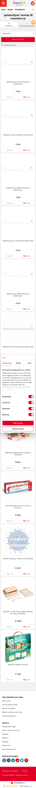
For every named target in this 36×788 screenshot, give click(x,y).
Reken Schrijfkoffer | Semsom (18, 664)
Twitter (22, 760)
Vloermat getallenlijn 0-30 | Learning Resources (18, 507)
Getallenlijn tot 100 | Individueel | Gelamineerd (18, 347)
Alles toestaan (18, 423)
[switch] (31, 402)
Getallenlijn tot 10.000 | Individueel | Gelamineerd (18, 189)
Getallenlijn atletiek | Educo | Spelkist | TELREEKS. (18, 454)
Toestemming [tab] (6, 363)
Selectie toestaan (18, 429)
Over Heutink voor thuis (12, 697)
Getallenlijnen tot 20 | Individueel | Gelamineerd (18, 83)
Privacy (24, 771)
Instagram (9, 760)
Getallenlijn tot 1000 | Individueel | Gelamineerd (18, 295)
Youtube (18, 760)
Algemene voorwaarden (10, 771)
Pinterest (26, 760)
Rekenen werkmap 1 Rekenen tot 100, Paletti (18, 559)
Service (5, 723)
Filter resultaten (18, 39)
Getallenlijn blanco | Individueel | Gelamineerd (18, 241)
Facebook (4, 760)
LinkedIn (13, 760)
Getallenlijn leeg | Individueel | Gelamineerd (18, 135)
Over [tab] (29, 363)
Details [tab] (18, 363)
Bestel (28, 97)
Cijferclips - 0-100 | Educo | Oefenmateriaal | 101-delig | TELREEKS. (18, 613)
